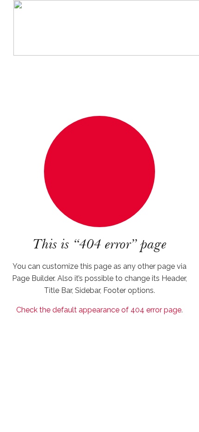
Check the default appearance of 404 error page (98, 309)
